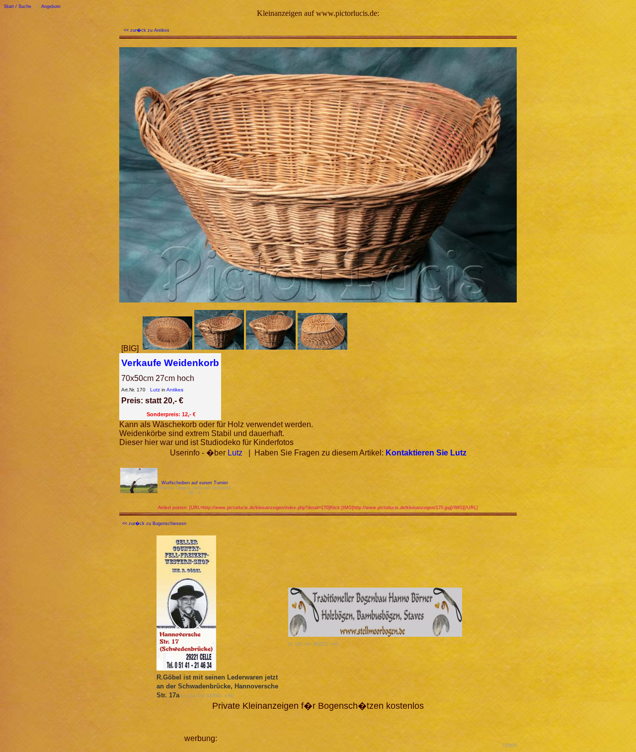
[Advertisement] (335, 726)
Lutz (155, 389)
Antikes (174, 389)
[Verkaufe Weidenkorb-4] (271, 348)
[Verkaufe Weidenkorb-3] (219, 348)
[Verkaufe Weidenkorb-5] (322, 348)
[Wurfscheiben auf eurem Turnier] (139, 490)
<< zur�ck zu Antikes (146, 30)
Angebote (51, 6)
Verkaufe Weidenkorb (170, 363)
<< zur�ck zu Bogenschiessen (154, 523)
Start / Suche (17, 6)
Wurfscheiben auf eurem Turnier (194, 482)
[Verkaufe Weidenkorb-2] (167, 348)
